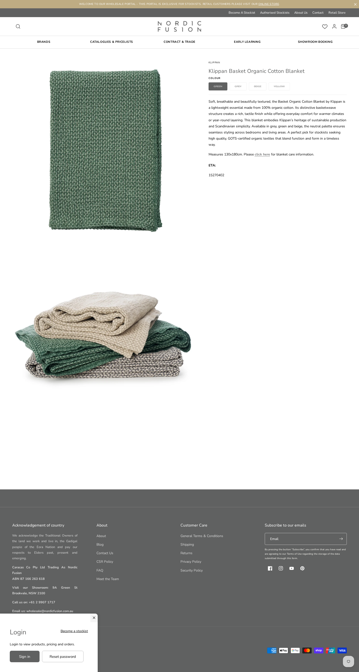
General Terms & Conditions (201, 536)
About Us (300, 13)
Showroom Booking (315, 42)
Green (220, 87)
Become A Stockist (242, 13)
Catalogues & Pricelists (111, 42)
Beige (260, 87)
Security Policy (191, 570)
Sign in (24, 656)
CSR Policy (104, 561)
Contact (318, 13)
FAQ (99, 570)
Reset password (63, 656)
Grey (241, 87)
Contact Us (104, 553)
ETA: (212, 165)
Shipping (187, 544)
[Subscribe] (341, 539)
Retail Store (337, 13)
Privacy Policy (190, 561)
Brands (44, 42)
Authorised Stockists (274, 13)
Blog (100, 544)
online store (268, 4)
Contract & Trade (179, 42)
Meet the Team (107, 579)
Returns (186, 553)
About (101, 536)
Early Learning (247, 42)
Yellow (282, 87)
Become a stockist (74, 631)
